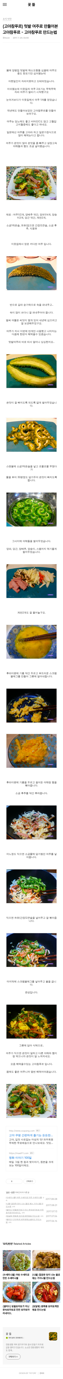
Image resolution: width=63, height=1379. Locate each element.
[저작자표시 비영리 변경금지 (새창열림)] (40, 1181)
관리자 (42, 1373)
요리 (7, 1192)
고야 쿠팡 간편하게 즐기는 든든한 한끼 (30, 1135)
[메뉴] (5, 5)
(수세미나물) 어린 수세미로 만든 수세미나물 (24, 1197)
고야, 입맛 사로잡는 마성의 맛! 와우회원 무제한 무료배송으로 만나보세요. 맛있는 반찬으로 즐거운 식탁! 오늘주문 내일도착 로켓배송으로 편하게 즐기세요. (31, 1141)
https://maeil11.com (18, 1153)
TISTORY (32, 1373)
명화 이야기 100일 (20, 1157)
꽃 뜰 (31, 4)
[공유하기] (15, 1181)
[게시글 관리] (19, 1181)
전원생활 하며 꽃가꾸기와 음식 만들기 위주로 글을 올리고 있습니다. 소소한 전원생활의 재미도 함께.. (25, 1347)
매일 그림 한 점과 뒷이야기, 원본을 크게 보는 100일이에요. (31, 1163)
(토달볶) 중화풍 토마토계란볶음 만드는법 (23, 1216)
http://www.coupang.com (22, 1130)
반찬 (13, 1192)
